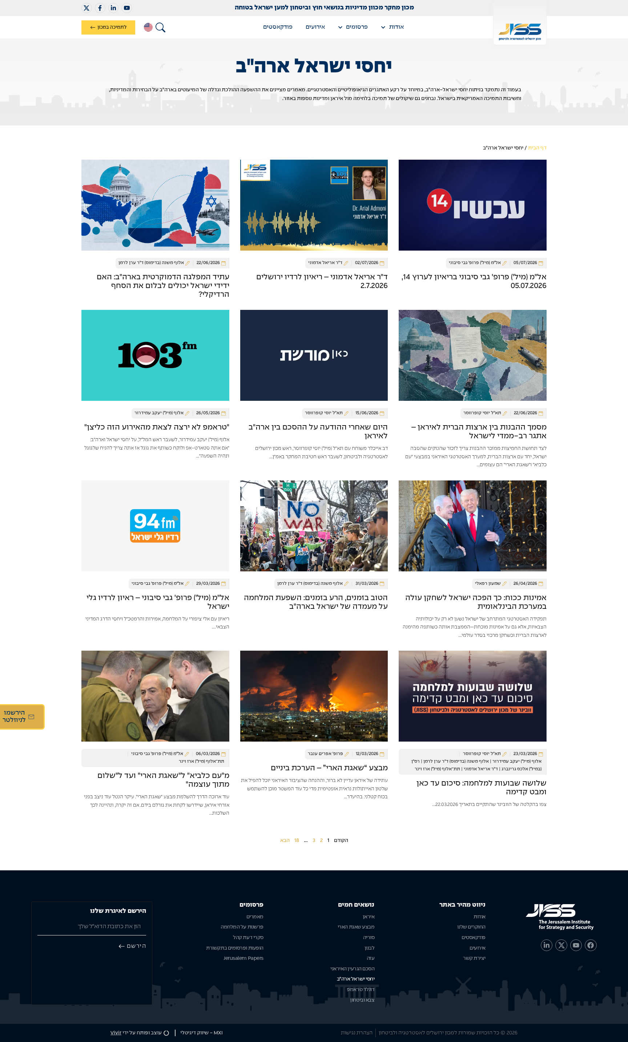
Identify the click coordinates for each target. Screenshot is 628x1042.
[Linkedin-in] (113, 8)
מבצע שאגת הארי (356, 927)
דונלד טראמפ (360, 989)
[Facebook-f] (100, 8)
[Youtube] (576, 945)
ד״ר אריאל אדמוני (481, 769)
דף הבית (537, 148)
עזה (371, 958)
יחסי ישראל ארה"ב (356, 979)
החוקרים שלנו (471, 927)
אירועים (315, 27)
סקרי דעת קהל (248, 937)
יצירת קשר (474, 958)
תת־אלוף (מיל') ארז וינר (437, 769)
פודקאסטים (278, 27)
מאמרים (254, 916)
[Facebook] (590, 945)
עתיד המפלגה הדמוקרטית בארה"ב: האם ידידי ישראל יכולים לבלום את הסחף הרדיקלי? (163, 286)
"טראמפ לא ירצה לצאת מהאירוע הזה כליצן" (156, 427)
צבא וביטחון (362, 1000)
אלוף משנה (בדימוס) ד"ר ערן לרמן (456, 761)
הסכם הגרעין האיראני (352, 968)
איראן (369, 916)
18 (296, 840)
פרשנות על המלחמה (242, 927)
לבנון (370, 948)
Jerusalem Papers (243, 958)
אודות (396, 27)
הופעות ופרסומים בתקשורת (234, 948)
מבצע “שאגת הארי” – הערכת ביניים (329, 768)
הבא (285, 840)
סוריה (369, 937)
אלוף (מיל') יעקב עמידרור (517, 761)
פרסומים (357, 27)
